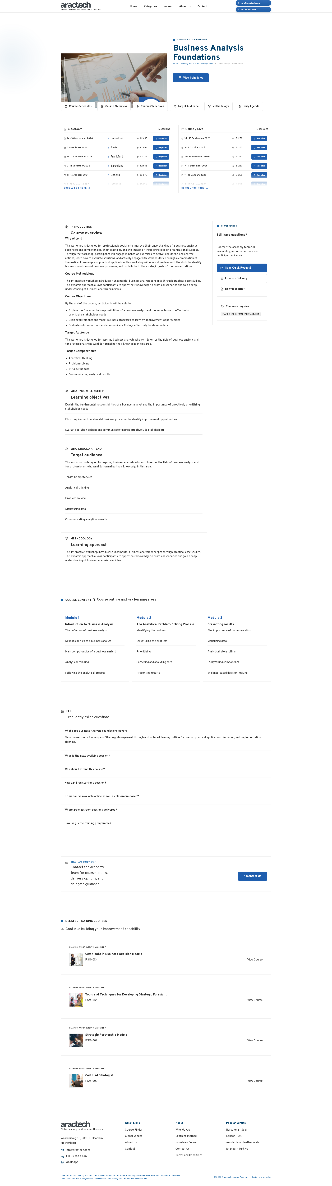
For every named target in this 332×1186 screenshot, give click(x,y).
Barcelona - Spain (237, 1130)
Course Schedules (80, 106)
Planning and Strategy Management (196, 63)
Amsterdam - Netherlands (242, 1142)
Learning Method (186, 1136)
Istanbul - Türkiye (237, 1149)
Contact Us (254, 876)
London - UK (234, 1136)
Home (133, 6)
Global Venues (133, 1136)
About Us (185, 6)
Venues (168, 6)
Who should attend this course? (84, 769)
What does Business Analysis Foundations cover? (95, 731)
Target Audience (188, 106)
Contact (202, 6)
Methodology (221, 106)
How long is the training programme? (87, 823)
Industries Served (186, 1142)
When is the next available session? (87, 756)
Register (162, 138)
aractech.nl (266, 1177)
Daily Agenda (251, 106)
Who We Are (183, 1130)
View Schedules (193, 78)
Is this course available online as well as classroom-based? (101, 796)
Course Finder (133, 1130)
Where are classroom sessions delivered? (90, 810)
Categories (150, 6)
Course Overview (116, 106)
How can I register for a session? (85, 783)
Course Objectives (152, 106)
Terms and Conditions (189, 1155)
